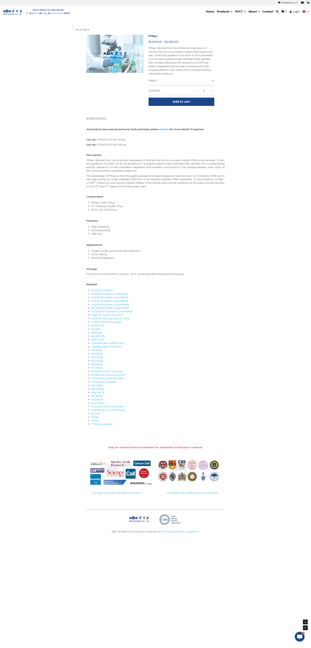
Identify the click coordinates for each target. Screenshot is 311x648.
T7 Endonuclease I (102, 424)
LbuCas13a (97, 403)
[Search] (277, 11)
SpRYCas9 (97, 339)
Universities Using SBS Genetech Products (192, 492)
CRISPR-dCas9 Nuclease (106, 321)
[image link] (13, 11)
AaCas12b (97, 385)
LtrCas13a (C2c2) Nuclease (107, 406)
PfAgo (95, 417)
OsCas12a (97, 353)
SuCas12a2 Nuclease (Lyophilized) (111, 311)
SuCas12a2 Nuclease (103, 381)
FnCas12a (97, 367)
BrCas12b (97, 395)
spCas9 (95, 329)
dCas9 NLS (97, 325)
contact (164, 129)
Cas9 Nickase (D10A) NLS (106, 346)
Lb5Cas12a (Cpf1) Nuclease (107, 378)
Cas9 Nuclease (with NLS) (107, 314)
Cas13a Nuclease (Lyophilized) (109, 300)
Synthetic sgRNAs (102, 290)
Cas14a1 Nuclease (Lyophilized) (110, 304)
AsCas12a (96, 364)
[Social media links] (302, 2)
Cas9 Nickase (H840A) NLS (107, 343)
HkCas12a (97, 357)
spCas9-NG (98, 336)
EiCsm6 (95, 413)
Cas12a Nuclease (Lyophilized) (109, 293)
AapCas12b (98, 392)
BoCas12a (97, 360)
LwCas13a (97, 399)
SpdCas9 (96, 332)
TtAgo (95, 420)
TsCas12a (96, 350)
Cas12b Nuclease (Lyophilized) (109, 297)
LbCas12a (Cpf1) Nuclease (107, 371)
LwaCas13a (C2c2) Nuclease (108, 409)
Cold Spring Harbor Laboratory (180, 531)
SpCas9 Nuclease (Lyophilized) (110, 307)
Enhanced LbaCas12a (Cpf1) (108, 374)
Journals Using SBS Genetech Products (117, 492)
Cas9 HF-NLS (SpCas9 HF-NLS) (110, 318)
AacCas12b (97, 388)
